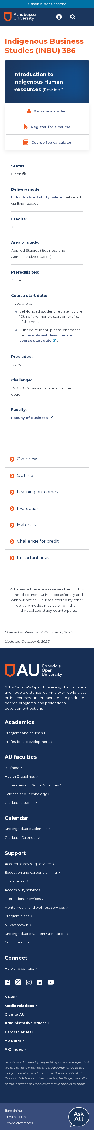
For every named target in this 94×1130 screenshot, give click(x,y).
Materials (26, 524)
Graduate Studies (19, 803)
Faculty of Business (29, 418)
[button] (59, 17)
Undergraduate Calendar (26, 829)
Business (12, 768)
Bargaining (13, 1110)
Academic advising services (28, 864)
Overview (27, 458)
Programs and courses (24, 733)
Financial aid (15, 881)
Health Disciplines (20, 777)
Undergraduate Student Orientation (35, 934)
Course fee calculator (51, 142)
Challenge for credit (38, 541)
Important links (33, 557)
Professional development (27, 742)
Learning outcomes (37, 491)
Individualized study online (36, 197)
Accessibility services (22, 890)
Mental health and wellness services (35, 907)
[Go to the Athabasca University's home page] (22, 17)
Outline (25, 475)
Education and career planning (31, 872)
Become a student (51, 111)
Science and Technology (26, 794)
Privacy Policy (15, 1117)
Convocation (15, 942)
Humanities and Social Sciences (32, 785)
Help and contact (19, 969)
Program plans (17, 916)
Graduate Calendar (21, 838)
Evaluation (28, 508)
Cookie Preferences (19, 1123)
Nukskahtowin (16, 925)
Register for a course (50, 127)
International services (23, 899)
